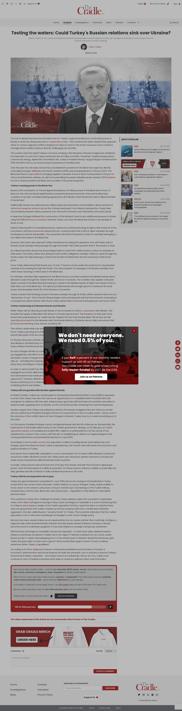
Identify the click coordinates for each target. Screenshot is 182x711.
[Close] (134, 331)
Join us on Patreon (91, 376)
